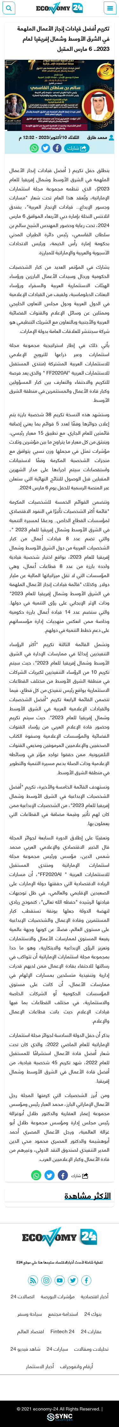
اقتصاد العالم (30, 1330)
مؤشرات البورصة (58, 1295)
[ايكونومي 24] (60, 8)
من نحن (74, 1387)
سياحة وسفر (29, 1313)
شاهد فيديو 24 (25, 1348)
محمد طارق (98, 137)
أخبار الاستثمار (40, 1365)
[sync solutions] (59, 1419)
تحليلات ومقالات (91, 1348)
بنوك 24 (93, 1313)
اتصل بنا (45, 1387)
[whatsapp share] (34, 148)
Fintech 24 (62, 1330)
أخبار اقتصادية (95, 1295)
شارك (74, 148)
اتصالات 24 (23, 1295)
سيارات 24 (57, 1348)
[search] (9, 8)
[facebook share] (57, 148)
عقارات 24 (91, 1330)
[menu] (110, 8)
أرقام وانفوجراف (76, 1365)
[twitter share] (45, 148)
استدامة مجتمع (63, 1313)
